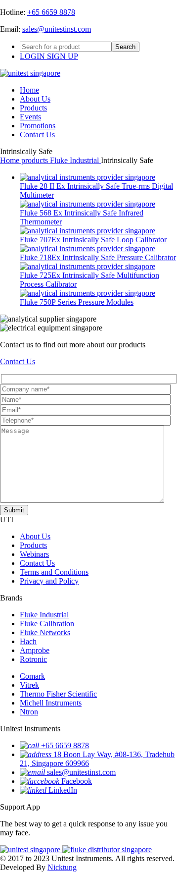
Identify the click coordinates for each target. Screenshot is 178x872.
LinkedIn (62, 790)
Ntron (29, 712)
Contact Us (37, 134)
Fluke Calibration (47, 623)
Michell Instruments (51, 703)
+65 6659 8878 (51, 12)
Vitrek (29, 685)
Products (33, 108)
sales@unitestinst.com (56, 29)
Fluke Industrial (75, 160)
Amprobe (34, 650)
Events (30, 116)
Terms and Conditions (54, 572)
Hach (28, 641)
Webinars (34, 554)
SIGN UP (62, 56)
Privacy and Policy (49, 581)
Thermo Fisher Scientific (58, 694)
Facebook (76, 781)
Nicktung (62, 867)
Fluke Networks (45, 632)
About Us (35, 99)
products (35, 160)
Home (29, 90)
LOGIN (33, 56)
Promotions (37, 125)
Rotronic (33, 659)
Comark (32, 676)
